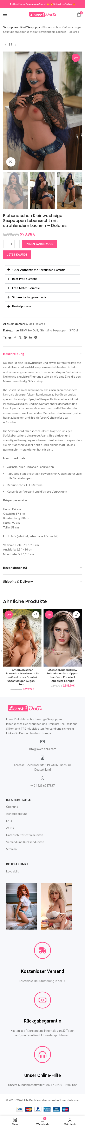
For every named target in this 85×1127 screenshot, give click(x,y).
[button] (7, 110)
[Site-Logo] (42, 14)
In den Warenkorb (39, 243)
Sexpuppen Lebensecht (23, 431)
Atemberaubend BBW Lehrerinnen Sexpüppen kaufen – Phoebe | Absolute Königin (62, 675)
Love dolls (12, 871)
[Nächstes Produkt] (15, 44)
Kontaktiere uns (16, 813)
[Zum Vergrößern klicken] (10, 162)
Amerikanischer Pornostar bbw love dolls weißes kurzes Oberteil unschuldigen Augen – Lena (22, 677)
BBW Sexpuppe (30, 27)
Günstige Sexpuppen (53, 330)
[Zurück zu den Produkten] (10, 44)
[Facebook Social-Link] (14, 337)
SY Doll (73, 330)
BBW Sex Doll (29, 330)
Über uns (12, 806)
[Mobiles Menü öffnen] (5, 14)
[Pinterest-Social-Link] (25, 337)
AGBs (10, 828)
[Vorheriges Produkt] (5, 44)
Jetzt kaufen (17, 254)
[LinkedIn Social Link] (30, 337)
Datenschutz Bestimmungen (24, 835)
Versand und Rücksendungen (25, 842)
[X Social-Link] (20, 337)
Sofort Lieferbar (62, 4)
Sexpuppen (10, 27)
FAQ (9, 821)
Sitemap (11, 849)
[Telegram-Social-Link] (35, 337)
